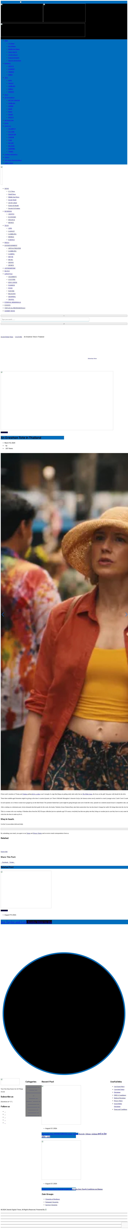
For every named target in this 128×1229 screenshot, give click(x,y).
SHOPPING (11, 149)
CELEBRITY (12, 129)
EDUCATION (12, 134)
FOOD (10, 140)
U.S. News (11, 43)
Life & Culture (13, 55)
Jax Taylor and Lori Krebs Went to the (26, 922)
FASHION (11, 137)
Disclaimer (117, 1092)
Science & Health (13, 58)
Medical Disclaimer (120, 1098)
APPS (10, 80)
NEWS (6, 40)
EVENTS (6, 157)
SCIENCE (11, 92)
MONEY (10, 75)
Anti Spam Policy (119, 1086)
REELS (6, 95)
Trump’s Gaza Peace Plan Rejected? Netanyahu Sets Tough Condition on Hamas (72, 1189)
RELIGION (11, 146)
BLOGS (6, 123)
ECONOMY (11, 69)
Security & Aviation (14, 60)
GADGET (11, 83)
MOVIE (10, 109)
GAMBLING (11, 86)
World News (12, 46)
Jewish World (12, 52)
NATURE (11, 143)
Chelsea (24, 794)
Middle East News (14, 49)
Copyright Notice (119, 1089)
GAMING (10, 106)
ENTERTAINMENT (9, 97)
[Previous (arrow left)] (64, 1224)
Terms (28, 833)
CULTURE (11, 132)
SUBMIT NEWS (8, 163)
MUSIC (10, 112)
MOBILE (10, 89)
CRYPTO (11, 66)
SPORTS (11, 117)
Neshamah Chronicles (51, 1202)
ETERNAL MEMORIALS (11, 154)
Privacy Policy (118, 1101)
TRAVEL (10, 151)
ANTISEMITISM (8, 120)
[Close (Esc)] (64, 1221)
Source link (4, 851)
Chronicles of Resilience (52, 1199)
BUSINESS (7, 63)
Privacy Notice (37, 833)
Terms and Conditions (120, 1109)
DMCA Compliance (120, 1095)
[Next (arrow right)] (64, 1227)
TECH (6, 77)
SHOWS (10, 115)
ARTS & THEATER (14, 100)
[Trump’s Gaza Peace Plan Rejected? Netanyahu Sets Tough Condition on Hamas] (61, 1179)
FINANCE (11, 72)
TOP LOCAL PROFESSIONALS (13, 160)
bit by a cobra (36, 794)
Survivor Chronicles (51, 1205)
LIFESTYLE (7, 126)
